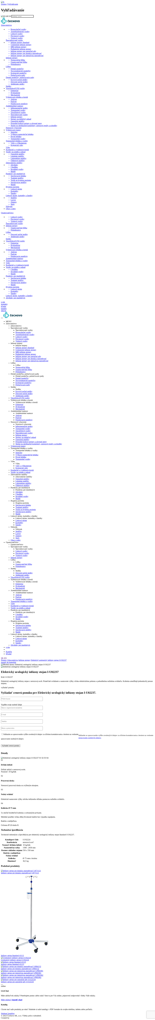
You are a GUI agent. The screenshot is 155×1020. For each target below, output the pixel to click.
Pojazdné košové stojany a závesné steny (31, 442)
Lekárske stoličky (22, 481)
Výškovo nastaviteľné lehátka (27, 455)
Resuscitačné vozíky (23, 332)
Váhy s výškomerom (23, 466)
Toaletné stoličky (22, 507)
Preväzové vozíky (22, 339)
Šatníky (18, 525)
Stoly (17, 538)
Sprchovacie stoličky (23, 512)
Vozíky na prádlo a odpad (20, 472)
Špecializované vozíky (24, 433)
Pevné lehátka (21, 457)
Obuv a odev (16, 540)
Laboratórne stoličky (23, 483)
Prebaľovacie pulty (23, 385)
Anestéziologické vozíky (25, 335)
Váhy (13, 604)
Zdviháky (19, 492)
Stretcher (19, 453)
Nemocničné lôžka (23, 367)
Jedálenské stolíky (22, 575)
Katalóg (9, 652)
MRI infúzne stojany (23, 352)
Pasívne (18, 418)
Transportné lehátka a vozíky (22, 601)
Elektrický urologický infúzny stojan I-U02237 (49, 660)
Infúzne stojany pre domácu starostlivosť (31, 359)
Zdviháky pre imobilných (20, 645)
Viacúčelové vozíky (23, 431)
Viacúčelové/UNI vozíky (20, 398)
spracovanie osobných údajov (89, 738)
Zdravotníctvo (12, 660)
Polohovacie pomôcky (24, 420)
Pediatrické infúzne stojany (26, 354)
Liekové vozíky (21, 337)
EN (5, 658)
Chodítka (19, 494)
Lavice (18, 534)
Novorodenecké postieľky (25, 380)
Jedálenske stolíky (22, 396)
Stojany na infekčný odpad (26, 437)
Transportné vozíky (23, 429)
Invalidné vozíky (22, 496)
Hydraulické (20, 407)
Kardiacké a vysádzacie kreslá (22, 470)
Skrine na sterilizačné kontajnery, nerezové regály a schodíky (39, 444)
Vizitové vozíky (22, 341)
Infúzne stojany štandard (25, 348)
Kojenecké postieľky (23, 383)
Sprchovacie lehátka (23, 505)
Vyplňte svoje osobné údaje (11, 705)
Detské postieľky (22, 378)
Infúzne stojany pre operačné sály (28, 356)
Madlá (18, 499)
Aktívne (19, 415)
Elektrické (19, 405)
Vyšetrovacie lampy (18, 446)
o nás (8, 647)
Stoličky (19, 531)
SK (2, 658)
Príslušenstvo (21, 372)
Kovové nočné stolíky (24, 391)
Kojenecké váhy (22, 468)
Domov (4, 4)
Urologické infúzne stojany (26, 350)
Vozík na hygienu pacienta (26, 509)
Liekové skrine (21, 520)
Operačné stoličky (22, 439)
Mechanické (20, 409)
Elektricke (19, 584)
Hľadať (9, 654)
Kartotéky (19, 523)
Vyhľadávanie (12, 4)
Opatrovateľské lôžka (24, 370)
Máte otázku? (11, 1000)
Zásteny (19, 536)
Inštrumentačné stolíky (24, 426)
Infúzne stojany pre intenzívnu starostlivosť (32, 361)
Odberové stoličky (23, 485)
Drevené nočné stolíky (24, 394)
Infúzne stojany (21, 435)
